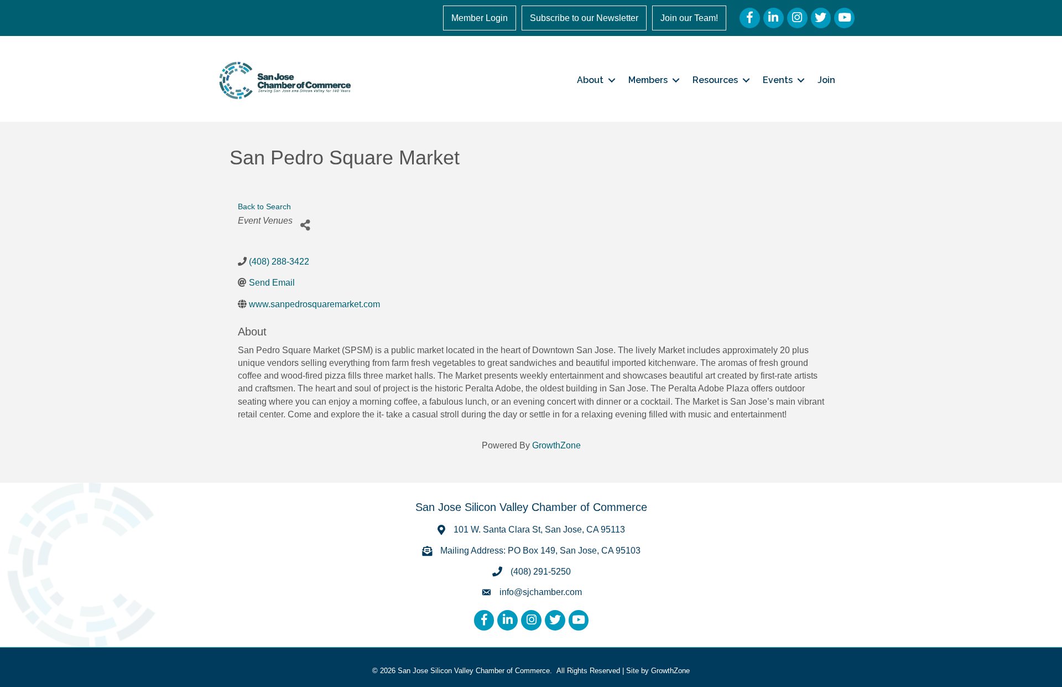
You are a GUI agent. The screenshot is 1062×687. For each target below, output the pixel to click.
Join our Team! (689, 18)
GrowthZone (556, 445)
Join (826, 80)
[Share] (305, 225)
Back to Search (264, 206)
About (590, 80)
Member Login (479, 18)
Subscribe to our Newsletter (584, 18)
